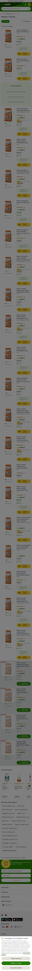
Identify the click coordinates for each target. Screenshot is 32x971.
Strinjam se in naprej (16, 963)
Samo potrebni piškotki (16, 968)
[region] (16, 953)
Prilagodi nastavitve (16, 958)
